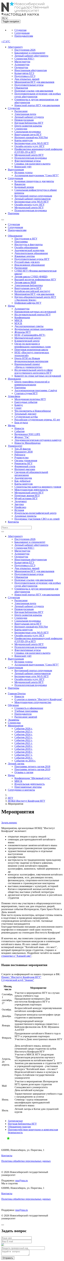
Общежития (21, 87)
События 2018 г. (23, 752)
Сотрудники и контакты (21, 789)
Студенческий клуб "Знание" (17, 980)
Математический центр (27, 337)
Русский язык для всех (27, 262)
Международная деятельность (31, 489)
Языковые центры (24, 256)
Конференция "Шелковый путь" (32, 778)
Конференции (22, 317)
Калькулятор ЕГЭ (24, 73)
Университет (15, 445)
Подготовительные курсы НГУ (31, 259)
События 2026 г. (23, 728)
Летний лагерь (16, 763)
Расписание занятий (25, 716)
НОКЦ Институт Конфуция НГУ (26, 800)
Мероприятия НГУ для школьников (34, 82)
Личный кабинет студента (29, 117)
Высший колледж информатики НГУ (35, 279)
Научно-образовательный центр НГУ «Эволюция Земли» (35, 298)
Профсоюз (20, 507)
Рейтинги (19, 454)
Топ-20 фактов (22, 448)
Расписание (21, 111)
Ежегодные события (25, 402)
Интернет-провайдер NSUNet (31, 137)
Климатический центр (27, 340)
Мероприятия (15, 725)
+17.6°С (5, 41)
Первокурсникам (24, 120)
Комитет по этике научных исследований (37, 375)
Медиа (11, 425)
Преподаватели (23, 714)
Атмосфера (14, 396)
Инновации (14, 378)
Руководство (21, 457)
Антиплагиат (15, 1120)
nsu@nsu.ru (21, 1180)
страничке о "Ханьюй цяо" (16, 956)
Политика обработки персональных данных (26, 1161)
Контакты (13, 521)
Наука (11, 305)
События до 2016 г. (25, 760)
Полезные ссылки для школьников (33, 90)
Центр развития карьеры (28, 125)
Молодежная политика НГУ (30, 399)
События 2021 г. (23, 743)
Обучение (13, 705)
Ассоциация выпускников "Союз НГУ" (36, 175)
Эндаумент (20, 501)
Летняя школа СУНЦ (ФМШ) (30, 276)
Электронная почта (25, 114)
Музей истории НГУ (26, 498)
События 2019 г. (23, 749)
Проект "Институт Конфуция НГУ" (21, 977)
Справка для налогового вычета (32, 163)
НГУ (10, 798)
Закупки (19, 504)
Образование (15, 235)
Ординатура (21, 67)
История (19, 510)
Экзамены (13, 719)
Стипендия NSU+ (24, 58)
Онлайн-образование (26, 247)
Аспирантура (21, 64)
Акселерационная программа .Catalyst (35, 390)
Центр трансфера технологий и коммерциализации (32, 383)
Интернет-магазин (24, 469)
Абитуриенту (15, 47)
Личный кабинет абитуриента (31, 55)
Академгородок (23, 478)
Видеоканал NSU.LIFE (27, 434)
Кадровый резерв (24, 187)
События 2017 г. (23, 754)
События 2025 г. (23, 731)
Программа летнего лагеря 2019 (32, 769)
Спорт (17, 408)
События (19, 431)
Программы (21, 241)
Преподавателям (23, 36)
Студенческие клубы (26, 416)
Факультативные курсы (27, 160)
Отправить (8, 1258)
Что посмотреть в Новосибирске (32, 410)
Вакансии (19, 184)
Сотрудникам (22, 33)
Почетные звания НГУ (27, 495)
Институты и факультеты (28, 244)
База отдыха (21, 422)
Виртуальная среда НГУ (28, 134)
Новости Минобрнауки (27, 443)
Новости (19, 428)
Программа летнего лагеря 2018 (32, 766)
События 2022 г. (23, 740)
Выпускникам (16, 169)
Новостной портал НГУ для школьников (37, 105)
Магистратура (22, 61)
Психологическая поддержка (30, 157)
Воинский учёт (23, 166)
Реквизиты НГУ (23, 463)
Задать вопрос (9, 822)
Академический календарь (29, 250)
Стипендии (20, 128)
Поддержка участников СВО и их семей (37, 518)
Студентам (20, 30)
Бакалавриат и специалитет (29, 52)
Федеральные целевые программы (33, 329)
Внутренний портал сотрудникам (33, 195)
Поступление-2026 (24, 49)
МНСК (18, 320)
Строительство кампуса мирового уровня (37, 486)
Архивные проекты (25, 516)
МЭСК (18, 323)
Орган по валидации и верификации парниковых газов (32, 345)
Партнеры (13, 213)
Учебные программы (26, 711)
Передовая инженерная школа (31, 349)
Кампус (18, 405)
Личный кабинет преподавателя (32, 198)
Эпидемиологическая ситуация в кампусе (37, 440)
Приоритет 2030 (23, 451)
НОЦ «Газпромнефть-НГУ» (29, 335)
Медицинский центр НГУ (29, 155)
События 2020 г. (23, 746)
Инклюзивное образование (29, 265)
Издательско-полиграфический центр (35, 513)
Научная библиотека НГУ (28, 122)
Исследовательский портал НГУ (32, 314)
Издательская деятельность (29, 784)
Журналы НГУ (22, 332)
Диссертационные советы (28, 326)
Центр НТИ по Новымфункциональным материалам (31, 360)
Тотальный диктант (25, 413)
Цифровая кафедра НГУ (27, 302)
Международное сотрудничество (32, 702)
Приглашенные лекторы (28, 787)
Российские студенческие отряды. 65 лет (37, 419)
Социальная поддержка (27, 131)
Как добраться (22, 481)
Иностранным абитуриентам (30, 70)
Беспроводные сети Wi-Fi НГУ (31, 143)
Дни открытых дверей (26, 79)
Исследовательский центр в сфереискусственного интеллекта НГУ (33, 371)
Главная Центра (17, 693)
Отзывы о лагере (23, 772)
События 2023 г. (23, 737)
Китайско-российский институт (32, 291)
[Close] (2, 1224)
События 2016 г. (23, 757)
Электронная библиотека (28, 285)
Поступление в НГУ (25, 238)
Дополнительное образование (31, 253)
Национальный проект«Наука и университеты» (28, 365)
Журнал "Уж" (22, 437)
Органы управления (25, 460)
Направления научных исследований (35, 311)
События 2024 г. (23, 734)
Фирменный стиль (24, 466)
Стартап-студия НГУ (26, 393)
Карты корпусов (23, 140)
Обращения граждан (19, 1126)
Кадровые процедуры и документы (34, 181)
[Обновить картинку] (2, 1244)
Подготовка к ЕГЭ (24, 76)
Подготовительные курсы (28, 85)
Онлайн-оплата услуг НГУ (29, 146)
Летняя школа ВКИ (25, 282)
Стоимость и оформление (28, 708)
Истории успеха (23, 172)
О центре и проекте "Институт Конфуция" (38, 699)
